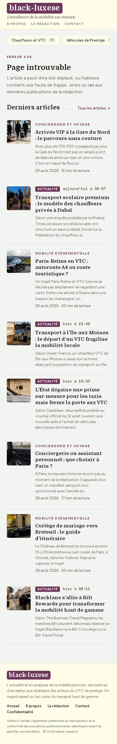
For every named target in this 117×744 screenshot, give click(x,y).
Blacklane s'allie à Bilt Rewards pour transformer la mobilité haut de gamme (70, 604)
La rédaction (45, 24)
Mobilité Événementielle (62, 253)
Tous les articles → (94, 108)
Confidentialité (20, 712)
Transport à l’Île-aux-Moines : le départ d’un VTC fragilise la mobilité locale (71, 339)
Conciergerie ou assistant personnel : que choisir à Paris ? (68, 460)
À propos (16, 24)
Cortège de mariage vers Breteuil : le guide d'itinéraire (66, 532)
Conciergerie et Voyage (62, 124)
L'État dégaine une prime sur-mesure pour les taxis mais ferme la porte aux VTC (71, 396)
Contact (74, 24)
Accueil (13, 706)
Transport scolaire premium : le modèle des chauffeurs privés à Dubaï (72, 204)
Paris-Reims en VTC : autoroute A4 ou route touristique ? (63, 267)
